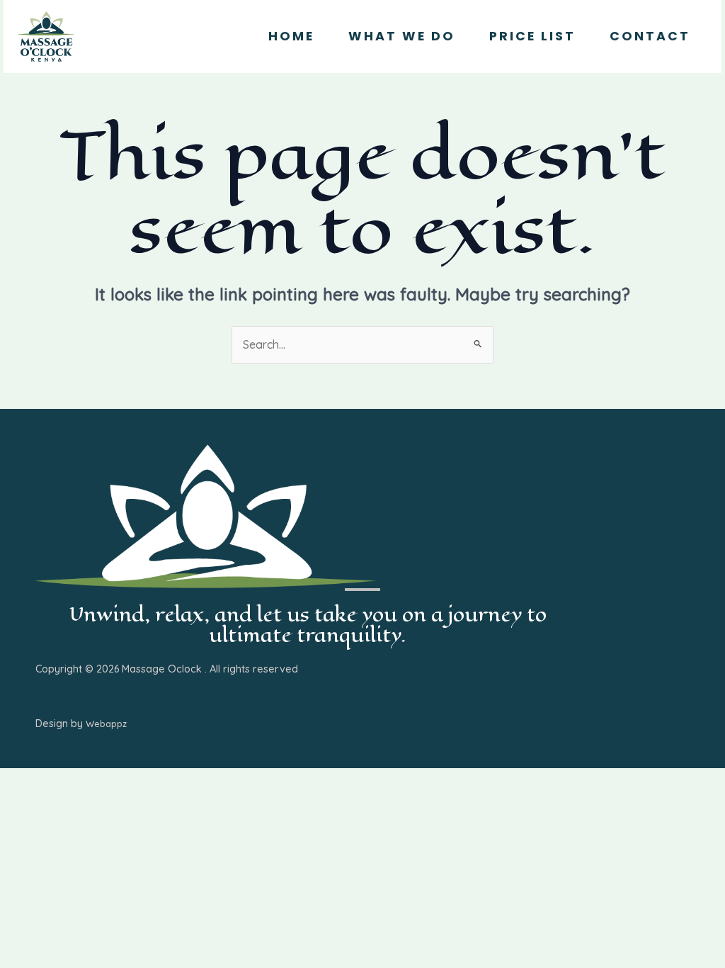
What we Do (401, 36)
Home (291, 36)
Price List (532, 36)
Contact (650, 36)
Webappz (106, 723)
